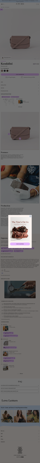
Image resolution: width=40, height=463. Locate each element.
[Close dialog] (30, 216)
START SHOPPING (20, 243)
